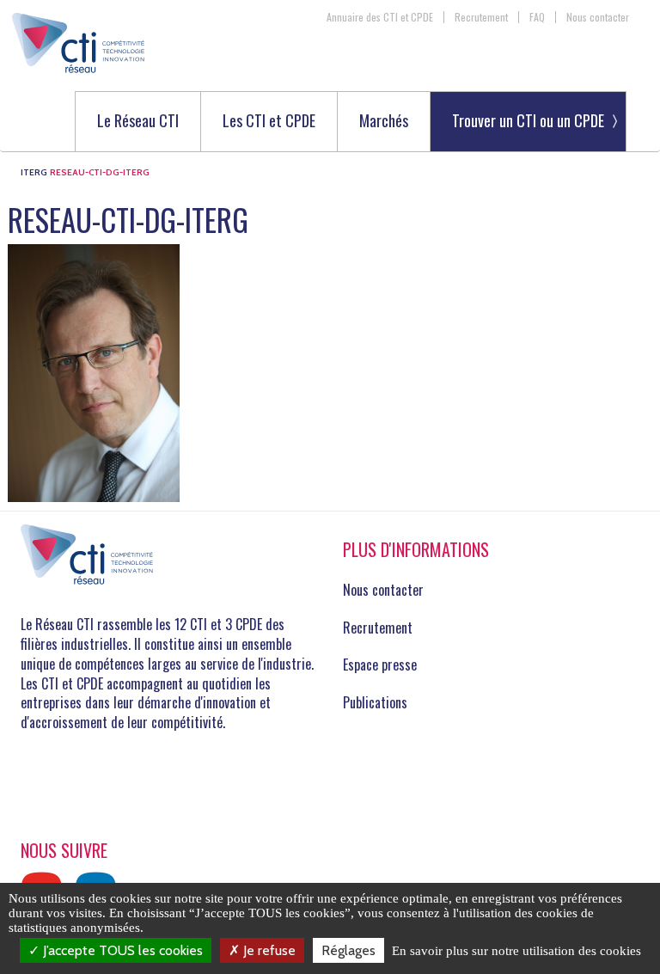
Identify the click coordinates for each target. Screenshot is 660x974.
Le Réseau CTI (138, 122)
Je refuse (268, 950)
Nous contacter (597, 17)
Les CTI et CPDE (269, 122)
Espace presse (380, 664)
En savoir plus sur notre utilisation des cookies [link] (516, 951)
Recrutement (481, 17)
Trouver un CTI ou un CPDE (528, 120)
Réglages (348, 950)
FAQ (537, 17)
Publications (375, 702)
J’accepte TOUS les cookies (121, 950)
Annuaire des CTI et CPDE (380, 17)
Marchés (383, 122)
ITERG (34, 172)
